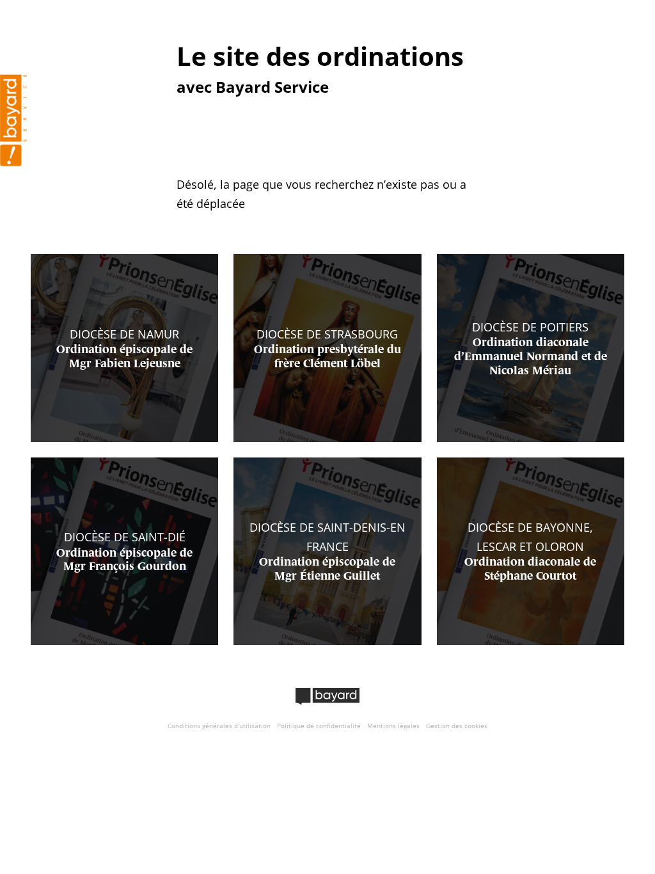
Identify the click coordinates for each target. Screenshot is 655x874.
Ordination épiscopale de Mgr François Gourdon (124, 560)
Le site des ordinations (320, 56)
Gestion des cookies (456, 725)
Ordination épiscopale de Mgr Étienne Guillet (327, 569)
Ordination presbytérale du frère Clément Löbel (327, 357)
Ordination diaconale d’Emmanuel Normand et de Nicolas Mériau (530, 356)
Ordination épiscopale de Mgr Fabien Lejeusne (124, 357)
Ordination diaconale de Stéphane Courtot (530, 569)
